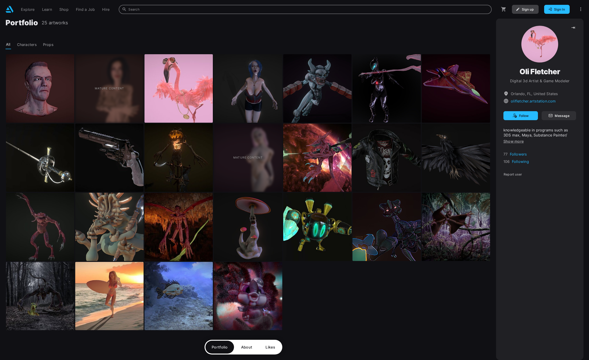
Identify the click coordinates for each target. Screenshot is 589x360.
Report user (513, 174)
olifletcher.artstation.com (533, 101)
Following (520, 161)
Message (562, 116)
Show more (513, 141)
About (246, 347)
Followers (518, 154)
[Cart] (503, 9)
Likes (270, 347)
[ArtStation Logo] (10, 9)
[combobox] (305, 9)
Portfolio (220, 347)
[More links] (580, 9)
